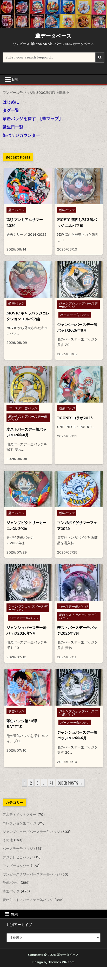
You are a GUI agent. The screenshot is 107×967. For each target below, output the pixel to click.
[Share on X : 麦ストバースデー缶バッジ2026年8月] (24, 400)
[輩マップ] (50, 118)
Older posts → (70, 783)
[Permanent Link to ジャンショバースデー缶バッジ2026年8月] (79, 279)
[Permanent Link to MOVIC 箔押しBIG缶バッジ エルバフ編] (79, 186)
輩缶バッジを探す (19, 118)
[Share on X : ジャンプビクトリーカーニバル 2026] (24, 504)
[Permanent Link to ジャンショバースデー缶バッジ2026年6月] (79, 687)
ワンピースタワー (16, 866)
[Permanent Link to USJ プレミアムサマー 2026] (28, 186)
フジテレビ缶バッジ (18, 857)
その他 (8, 840)
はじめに (11, 101)
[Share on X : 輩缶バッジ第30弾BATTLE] (24, 703)
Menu (15, 79)
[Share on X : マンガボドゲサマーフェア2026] (74, 504)
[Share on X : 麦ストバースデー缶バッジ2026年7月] (74, 598)
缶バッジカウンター (21, 135)
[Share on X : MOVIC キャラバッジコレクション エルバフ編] (24, 295)
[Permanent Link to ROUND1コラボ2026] (79, 384)
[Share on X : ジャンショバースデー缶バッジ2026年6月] (74, 703)
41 (51, 783)
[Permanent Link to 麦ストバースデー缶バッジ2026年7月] (79, 582)
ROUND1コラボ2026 (75, 418)
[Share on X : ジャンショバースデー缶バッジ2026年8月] (74, 295)
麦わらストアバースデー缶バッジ (27, 418)
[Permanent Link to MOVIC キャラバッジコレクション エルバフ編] (28, 279)
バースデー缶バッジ (74, 315)
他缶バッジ (16, 210)
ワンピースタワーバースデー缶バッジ (31, 874)
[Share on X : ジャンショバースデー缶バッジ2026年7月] (24, 598)
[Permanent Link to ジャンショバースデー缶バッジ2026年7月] (28, 582)
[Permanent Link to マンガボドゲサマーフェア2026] (79, 489)
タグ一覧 (11, 110)
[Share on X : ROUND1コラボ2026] (74, 400)
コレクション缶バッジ (19, 823)
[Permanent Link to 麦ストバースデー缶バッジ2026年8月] (28, 384)
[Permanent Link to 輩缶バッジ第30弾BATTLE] (28, 687)
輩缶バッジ (16, 711)
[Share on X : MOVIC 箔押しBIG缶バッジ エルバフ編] (74, 201)
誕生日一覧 (13, 126)
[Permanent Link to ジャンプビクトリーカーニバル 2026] (28, 489)
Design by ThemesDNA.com (53, 962)
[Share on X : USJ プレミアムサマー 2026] (24, 201)
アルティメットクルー (19, 814)
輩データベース (53, 35)
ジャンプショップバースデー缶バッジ (78, 304)
